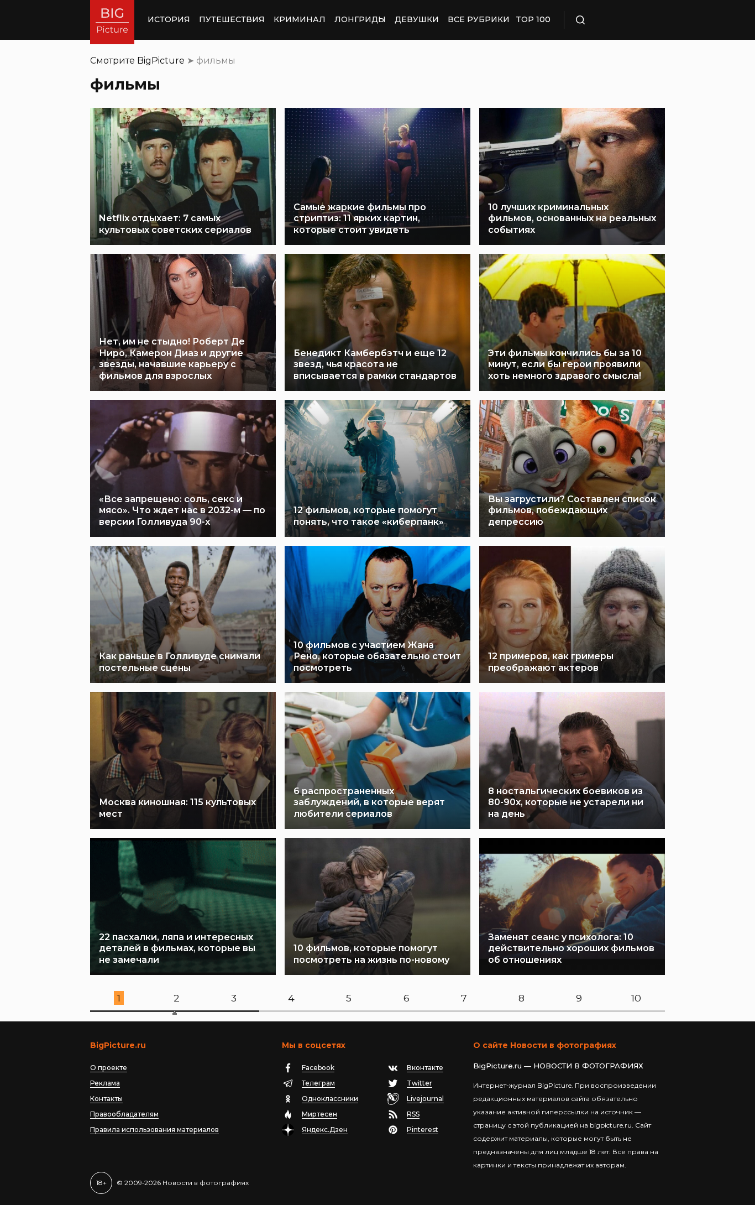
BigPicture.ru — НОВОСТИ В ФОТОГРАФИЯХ (558, 1065)
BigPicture (161, 60)
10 (636, 998)
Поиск (612, 20)
